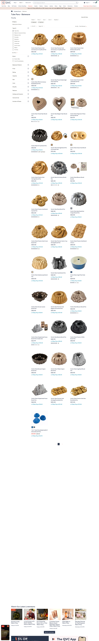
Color (14, 83)
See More (14, 52)
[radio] (32, 79)
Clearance (30, 6)
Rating (14, 72)
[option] (49, 8)
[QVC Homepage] (11, 11)
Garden (36, 6)
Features (15, 90)
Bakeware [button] (34, 22)
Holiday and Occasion (18, 94)
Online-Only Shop (22, 6)
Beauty (46, 6)
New (9, 6)
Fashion (41, 6)
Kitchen (76, 6)
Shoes (56, 6)
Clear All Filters (84, 17)
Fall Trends (14, 6)
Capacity (15, 76)
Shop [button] (15, 2)
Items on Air (28, 2)
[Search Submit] (77, 2)
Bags (60, 6)
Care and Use (16, 97)
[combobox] (54, 2)
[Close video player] (8, 626)
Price (14, 68)
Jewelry (51, 6)
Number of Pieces (17, 101)
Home (64, 6)
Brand (14, 56)
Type (14, 28)
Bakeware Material (17, 65)
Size (14, 79)
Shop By (14, 86)
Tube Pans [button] (41, 22)
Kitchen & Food (17, 11)
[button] (85, 2)
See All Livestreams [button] (49, 632)
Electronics (70, 6)
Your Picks (4, 6)
